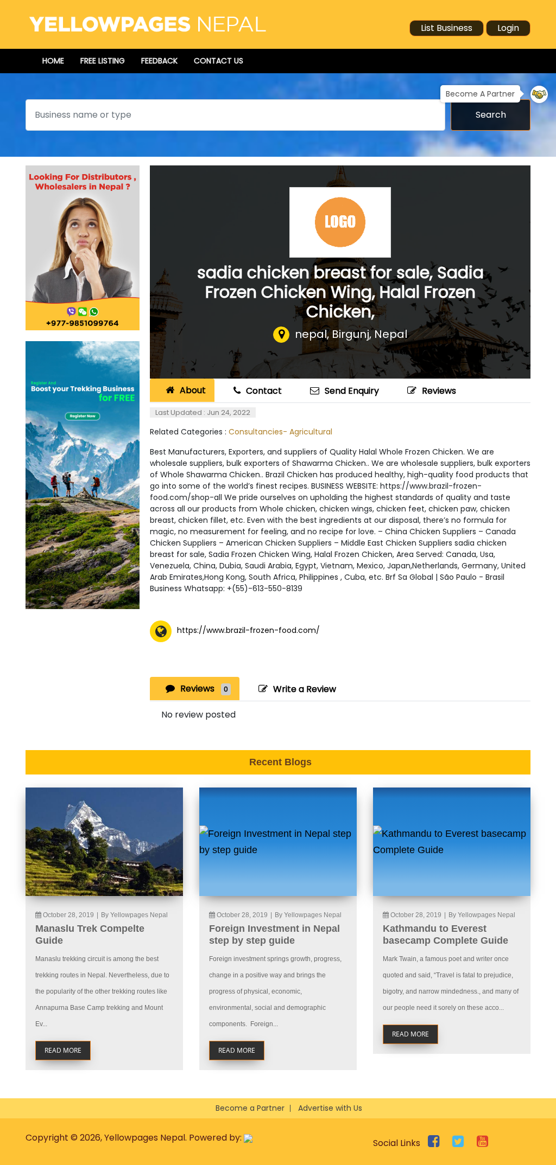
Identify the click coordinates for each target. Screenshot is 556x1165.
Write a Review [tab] (304, 689)
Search (491, 114)
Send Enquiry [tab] (352, 391)
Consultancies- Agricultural (280, 431)
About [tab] (193, 390)
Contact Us (218, 60)
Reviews (439, 391)
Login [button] (508, 28)
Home (53, 60)
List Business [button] (446, 28)
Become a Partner (250, 1108)
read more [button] (63, 1050)
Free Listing (102, 60)
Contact (264, 391)
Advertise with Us (330, 1108)
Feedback (159, 60)
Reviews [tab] (204, 688)
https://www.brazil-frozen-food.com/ (248, 630)
